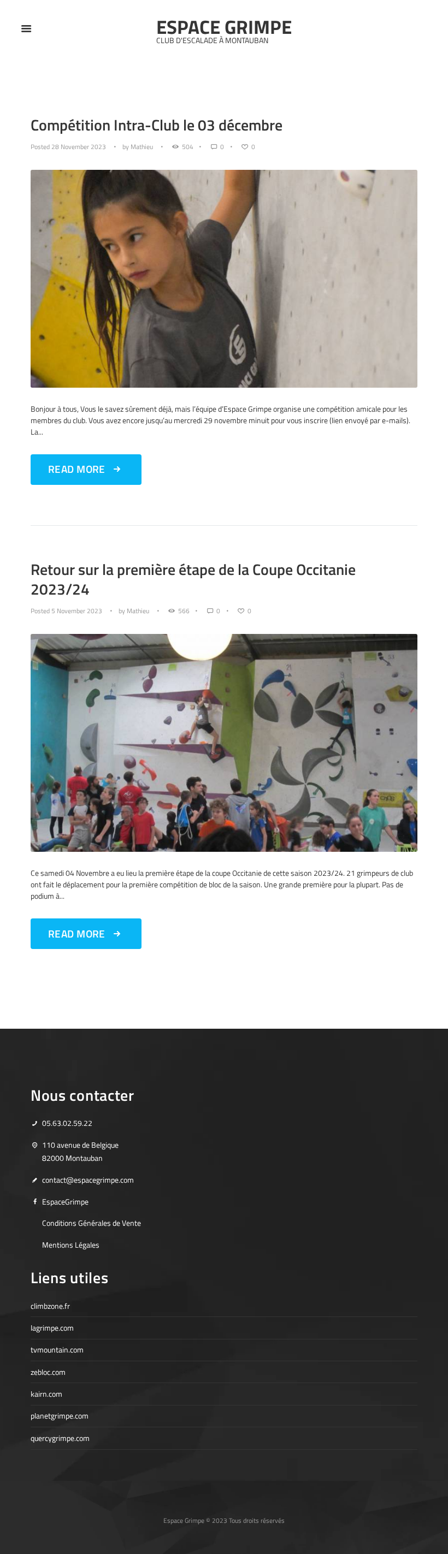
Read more (76, 469)
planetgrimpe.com (60, 1415)
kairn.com (46, 1393)
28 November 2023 (78, 147)
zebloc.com (48, 1372)
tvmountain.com (57, 1349)
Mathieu (142, 147)
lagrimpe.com (52, 1327)
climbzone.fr (50, 1306)
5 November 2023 (76, 611)
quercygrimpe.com (60, 1438)
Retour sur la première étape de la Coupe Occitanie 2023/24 (193, 579)
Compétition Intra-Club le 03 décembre (156, 125)
